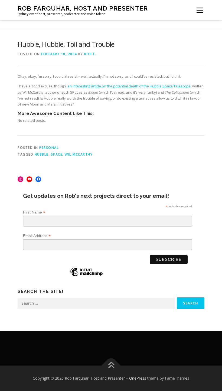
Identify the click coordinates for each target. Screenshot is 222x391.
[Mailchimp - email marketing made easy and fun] (86, 276)
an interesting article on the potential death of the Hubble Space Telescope (129, 86)
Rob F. (90, 54)
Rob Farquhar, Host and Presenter (83, 8)
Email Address (37, 235)
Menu (199, 10)
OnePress (137, 378)
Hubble (41, 154)
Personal (49, 147)
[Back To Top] (111, 365)
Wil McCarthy (79, 154)
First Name (34, 212)
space (57, 154)
